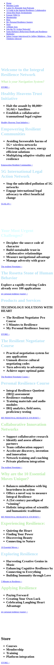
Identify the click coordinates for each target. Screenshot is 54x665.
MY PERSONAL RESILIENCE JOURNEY (20, 418)
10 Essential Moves (10, 547)
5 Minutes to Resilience (11, 581)
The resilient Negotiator (11, 266)
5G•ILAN (6, 204)
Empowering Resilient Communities (17, 165)
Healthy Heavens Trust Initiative (15, 122)
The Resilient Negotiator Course (15, 377)
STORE (5, 87)
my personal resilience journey (14, 294)
